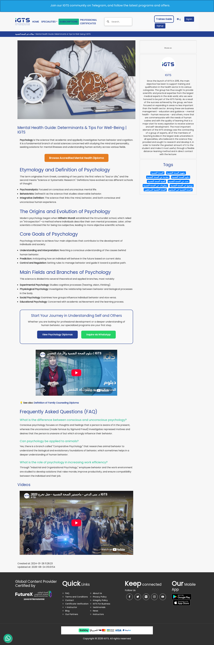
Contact (69, 600)
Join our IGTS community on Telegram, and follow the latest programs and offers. (110, 5)
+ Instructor (71, 607)
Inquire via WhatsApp (98, 334)
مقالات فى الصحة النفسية (24, 34)
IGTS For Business (101, 603)
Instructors (98, 614)
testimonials (99, 607)
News (95, 610)
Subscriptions (69, 21)
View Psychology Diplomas (57, 334)
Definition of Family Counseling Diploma (56, 402)
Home (36, 21)
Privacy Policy (100, 596)
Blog (67, 610)
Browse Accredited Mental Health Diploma (76, 158)
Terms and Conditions (76, 596)
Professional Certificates (90, 21)
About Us (97, 593)
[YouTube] (162, 597)
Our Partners (71, 614)
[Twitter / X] (138, 597)
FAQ (67, 593)
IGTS (168, 75)
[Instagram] (154, 597)
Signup (160, 25)
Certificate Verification (77, 603)
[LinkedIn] (146, 597)
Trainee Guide (164, 19)
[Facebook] (129, 597)
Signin (189, 19)
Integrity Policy (100, 600)
